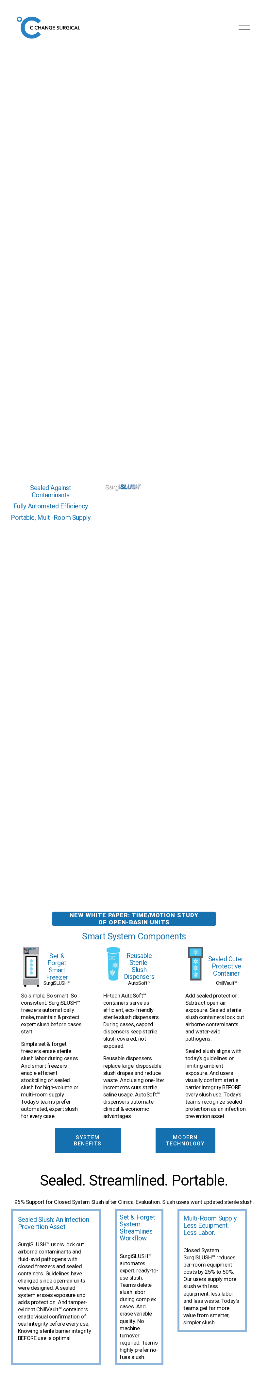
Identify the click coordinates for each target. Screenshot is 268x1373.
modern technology (185, 1140)
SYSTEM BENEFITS (88, 1140)
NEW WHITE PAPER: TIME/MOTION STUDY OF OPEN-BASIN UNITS (134, 919)
